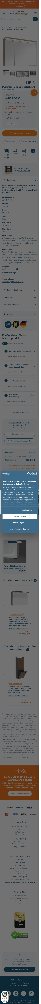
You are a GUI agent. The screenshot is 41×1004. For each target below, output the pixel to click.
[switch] (5, 1001)
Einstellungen (18, 523)
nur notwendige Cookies (19, 529)
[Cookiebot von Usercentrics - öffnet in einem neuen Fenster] (28, 473)
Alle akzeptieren (20, 517)
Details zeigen (27, 510)
